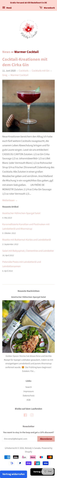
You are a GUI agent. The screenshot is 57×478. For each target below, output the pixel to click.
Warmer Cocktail (19, 75)
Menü (9, 7)
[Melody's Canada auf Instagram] (31, 415)
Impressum (28, 391)
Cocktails (24, 71)
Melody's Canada (33, 448)
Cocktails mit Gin (41, 71)
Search (28, 387)
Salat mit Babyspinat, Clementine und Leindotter (28, 251)
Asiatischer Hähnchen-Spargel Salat (21, 213)
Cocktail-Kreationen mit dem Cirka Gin (24, 62)
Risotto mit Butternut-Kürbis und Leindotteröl (26, 240)
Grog (4, 75)
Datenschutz (28, 395)
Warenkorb (49, 7)
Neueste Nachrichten (29, 291)
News (6, 51)
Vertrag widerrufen (13, 474)
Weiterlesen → (10, 200)
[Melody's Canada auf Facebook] (25, 415)
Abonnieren (46, 439)
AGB (28, 399)
